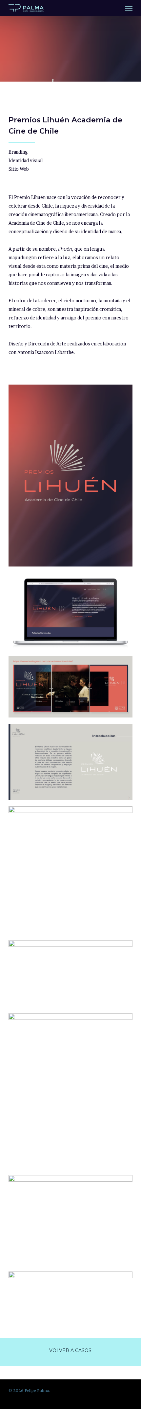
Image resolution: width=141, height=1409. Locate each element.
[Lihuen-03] (70, 1286)
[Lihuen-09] (70, 762)
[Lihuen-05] (70, 870)
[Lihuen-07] (70, 1091)
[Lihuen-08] (70, 1220)
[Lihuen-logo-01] (70, 475)
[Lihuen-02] (70, 611)
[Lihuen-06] (70, 686)
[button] (128, 8)
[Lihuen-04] (70, 973)
